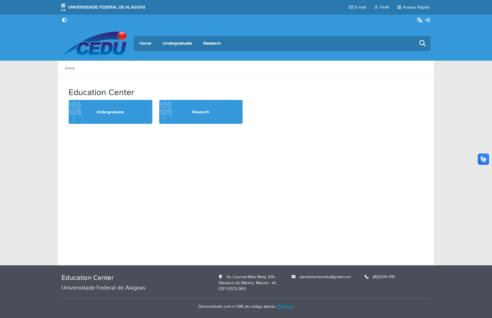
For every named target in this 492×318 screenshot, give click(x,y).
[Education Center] (94, 43)
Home (145, 43)
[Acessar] (427, 20)
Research (212, 43)
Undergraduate (177, 43)
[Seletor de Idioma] (420, 20)
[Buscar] (423, 44)
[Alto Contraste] (64, 20)
